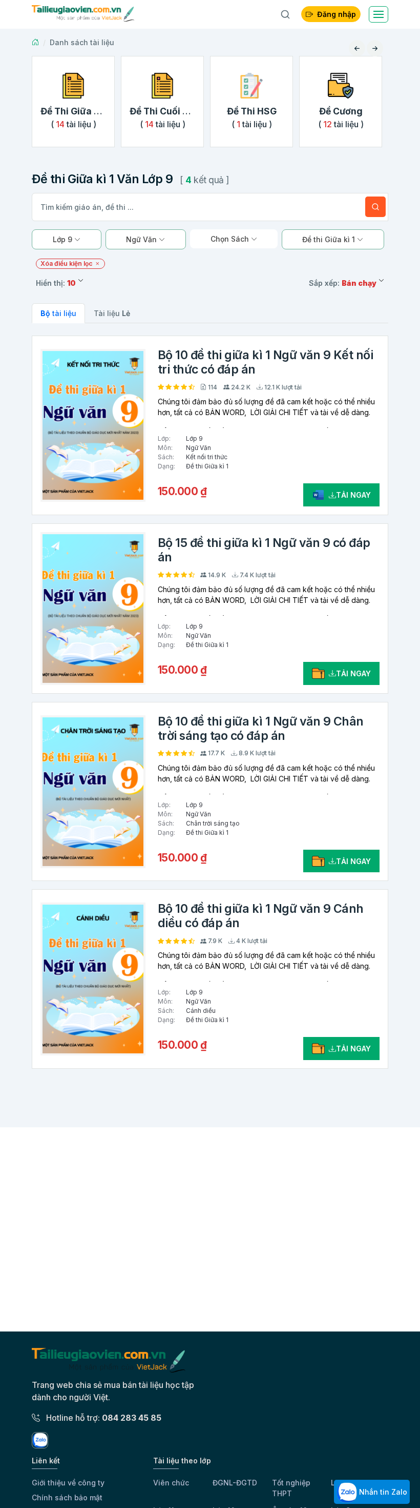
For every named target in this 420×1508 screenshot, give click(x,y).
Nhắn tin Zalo (382, 1491)
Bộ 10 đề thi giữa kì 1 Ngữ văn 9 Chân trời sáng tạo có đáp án (261, 728)
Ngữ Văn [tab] (142, 239)
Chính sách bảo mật (67, 1497)
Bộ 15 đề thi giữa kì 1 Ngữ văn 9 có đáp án (264, 550)
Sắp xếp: (342, 283)
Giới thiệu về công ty (68, 1482)
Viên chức (171, 1482)
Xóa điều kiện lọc (67, 263)
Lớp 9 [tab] (63, 239)
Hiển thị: (56, 283)
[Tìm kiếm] (375, 207)
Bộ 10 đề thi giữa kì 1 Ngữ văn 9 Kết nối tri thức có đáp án (265, 362)
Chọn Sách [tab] (231, 238)
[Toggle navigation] (378, 14)
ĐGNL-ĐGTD (235, 1482)
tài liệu (58, 313)
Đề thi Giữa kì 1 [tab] (329, 239)
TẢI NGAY (353, 495)
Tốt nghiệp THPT (291, 1488)
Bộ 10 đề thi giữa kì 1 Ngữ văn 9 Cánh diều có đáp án (261, 916)
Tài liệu (112, 313)
